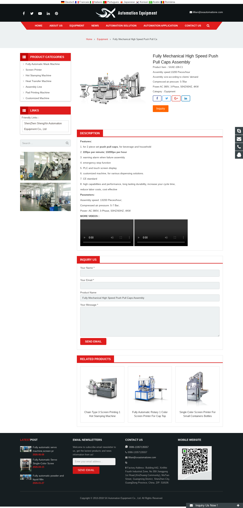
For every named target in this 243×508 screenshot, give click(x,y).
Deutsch (69, 2)
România (169, 2)
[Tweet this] (166, 98)
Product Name (88, 292)
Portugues (113, 2)
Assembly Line (34, 86)
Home (89, 39)
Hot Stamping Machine (38, 75)
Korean (144, 2)
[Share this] (157, 98)
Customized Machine (37, 98)
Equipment (102, 39)
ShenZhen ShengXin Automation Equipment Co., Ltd (43, 126)
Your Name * (87, 267)
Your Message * (89, 304)
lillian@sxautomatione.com (208, 12)
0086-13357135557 (138, 447)
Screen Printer (34, 69)
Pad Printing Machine (38, 92)
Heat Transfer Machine (38, 81)
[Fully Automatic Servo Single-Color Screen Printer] (25, 470)
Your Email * (87, 280)
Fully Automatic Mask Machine (43, 64)
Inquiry (160, 108)
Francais (84, 2)
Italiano (98, 2)
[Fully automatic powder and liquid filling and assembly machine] (25, 479)
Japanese (129, 2)
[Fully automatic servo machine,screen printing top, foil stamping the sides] (25, 451)
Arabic (156, 2)
